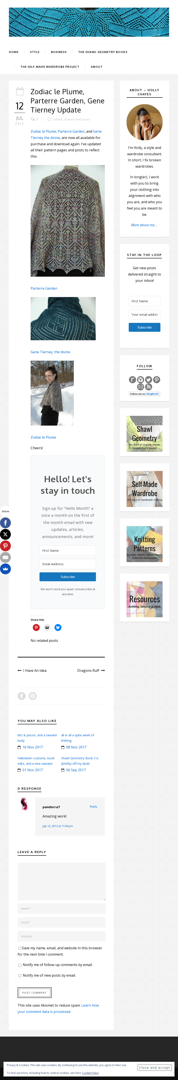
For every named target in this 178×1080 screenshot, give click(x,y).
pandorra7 (51, 807)
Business (59, 52)
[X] (5, 534)
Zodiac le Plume (43, 131)
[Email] (5, 557)
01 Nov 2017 (33, 770)
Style (35, 52)
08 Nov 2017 (76, 747)
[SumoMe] (5, 568)
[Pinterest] (5, 545)
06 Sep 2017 (76, 770)
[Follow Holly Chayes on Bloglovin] (144, 393)
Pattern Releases (77, 119)
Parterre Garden (71, 131)
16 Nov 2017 (33, 747)
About (96, 66)
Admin (58, 119)
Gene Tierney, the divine (50, 352)
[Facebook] (5, 522)
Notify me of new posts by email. (49, 975)
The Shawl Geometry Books (102, 52)
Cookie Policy (90, 1073)
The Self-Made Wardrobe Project (49, 66)
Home (13, 52)
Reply (93, 806)
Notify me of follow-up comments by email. (57, 964)
